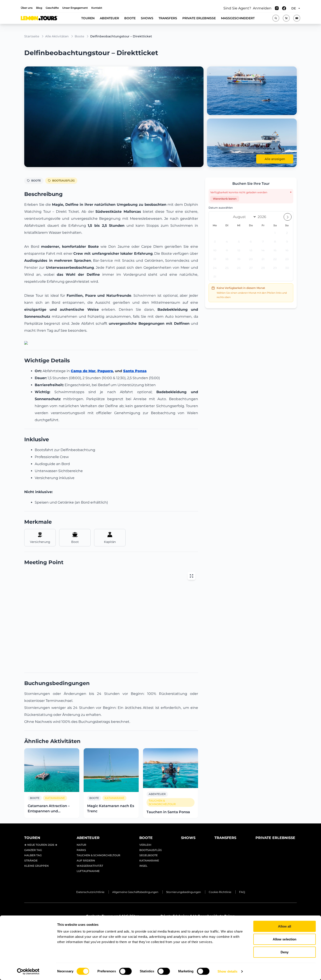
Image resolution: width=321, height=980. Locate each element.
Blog (39, 7)
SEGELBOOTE (148, 855)
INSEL (143, 865)
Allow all (284, 926)
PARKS (81, 850)
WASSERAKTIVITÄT (90, 865)
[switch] (125, 971)
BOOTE (130, 18)
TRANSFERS (168, 18)
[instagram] (277, 8)
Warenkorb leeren (224, 198)
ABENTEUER (109, 18)
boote (79, 36)
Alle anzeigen (275, 159)
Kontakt (96, 7)
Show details (227, 971)
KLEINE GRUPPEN (36, 865)
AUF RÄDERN (86, 860)
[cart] (286, 18)
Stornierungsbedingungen (183, 892)
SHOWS (147, 18)
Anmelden (262, 8)
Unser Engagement (75, 7)
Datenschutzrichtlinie (90, 892)
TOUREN (88, 18)
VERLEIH (145, 844)
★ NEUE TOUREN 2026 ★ (40, 844)
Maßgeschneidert (238, 18)
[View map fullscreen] (191, 576)
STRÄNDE (31, 860)
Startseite (31, 36)
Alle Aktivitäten (57, 36)
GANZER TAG (33, 850)
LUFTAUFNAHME (88, 871)
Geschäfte (52, 7)
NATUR (81, 844)
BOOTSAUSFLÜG (63, 180)
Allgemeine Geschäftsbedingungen (135, 892)
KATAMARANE (149, 860)
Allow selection (285, 939)
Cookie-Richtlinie (220, 892)
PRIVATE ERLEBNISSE (199, 18)
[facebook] (284, 8)
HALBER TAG (33, 855)
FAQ (242, 892)
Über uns (27, 7)
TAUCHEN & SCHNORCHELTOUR (98, 855)
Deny (284, 952)
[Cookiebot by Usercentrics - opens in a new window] (28, 971)
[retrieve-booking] (296, 18)
